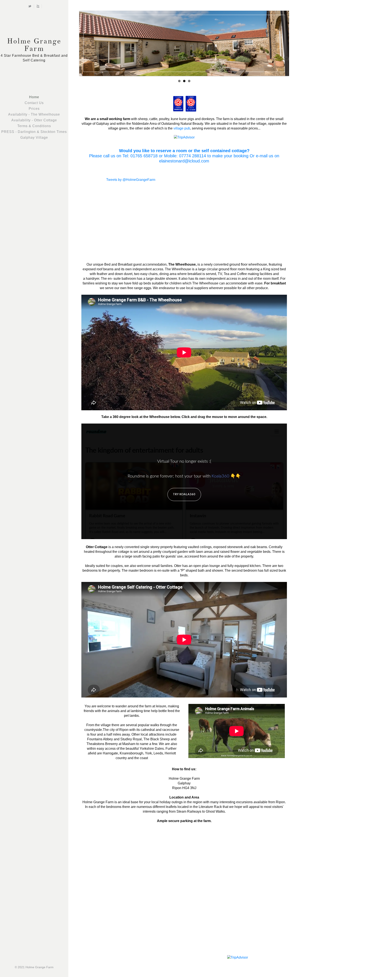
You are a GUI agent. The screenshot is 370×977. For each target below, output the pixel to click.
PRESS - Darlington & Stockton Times (34, 132)
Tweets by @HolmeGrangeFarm (130, 179)
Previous (75, 42)
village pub (181, 128)
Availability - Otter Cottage (34, 120)
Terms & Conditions (34, 126)
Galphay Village (34, 137)
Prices (34, 108)
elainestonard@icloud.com (184, 161)
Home (34, 97)
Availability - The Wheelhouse (34, 114)
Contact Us (34, 103)
